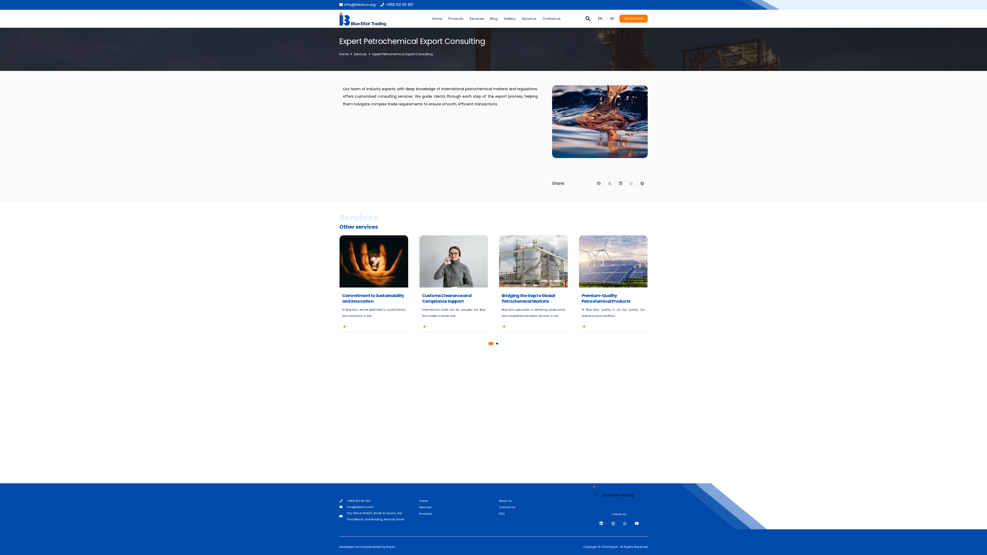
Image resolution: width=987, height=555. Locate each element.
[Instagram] (629, 4)
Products (425, 514)
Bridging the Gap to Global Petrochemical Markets (528, 298)
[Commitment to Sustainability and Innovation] (374, 238)
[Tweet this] (610, 183)
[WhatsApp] (637, 4)
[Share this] (599, 183)
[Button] (348, 327)
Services (425, 507)
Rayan (390, 547)
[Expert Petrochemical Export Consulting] (600, 88)
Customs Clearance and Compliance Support (446, 298)
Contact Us (507, 507)
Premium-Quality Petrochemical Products (606, 298)
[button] (588, 19)
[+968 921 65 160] (343, 501)
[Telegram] (644, 4)
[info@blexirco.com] (343, 507)
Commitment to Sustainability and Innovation (373, 298)
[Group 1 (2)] (362, 18)
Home (423, 501)
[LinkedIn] (622, 4)
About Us (505, 501)
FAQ (502, 514)
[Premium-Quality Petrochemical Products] (613, 238)
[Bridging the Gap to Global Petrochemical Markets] (533, 238)
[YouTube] (636, 523)
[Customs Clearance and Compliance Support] (453, 238)
